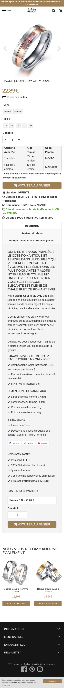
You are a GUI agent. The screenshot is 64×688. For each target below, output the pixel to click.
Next (59, 48)
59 (30, 125)
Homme (18, 111)
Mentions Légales (22, 664)
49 (5, 125)
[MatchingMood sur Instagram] (40, 671)
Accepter (52, 681)
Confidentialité (38, 664)
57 (24, 125)
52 (12, 125)
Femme (7, 111)
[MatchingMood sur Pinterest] (32, 671)
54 (18, 125)
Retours (51, 664)
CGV (10, 664)
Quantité (7, 132)
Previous (5, 48)
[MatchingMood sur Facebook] (24, 671)
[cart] (60, 11)
